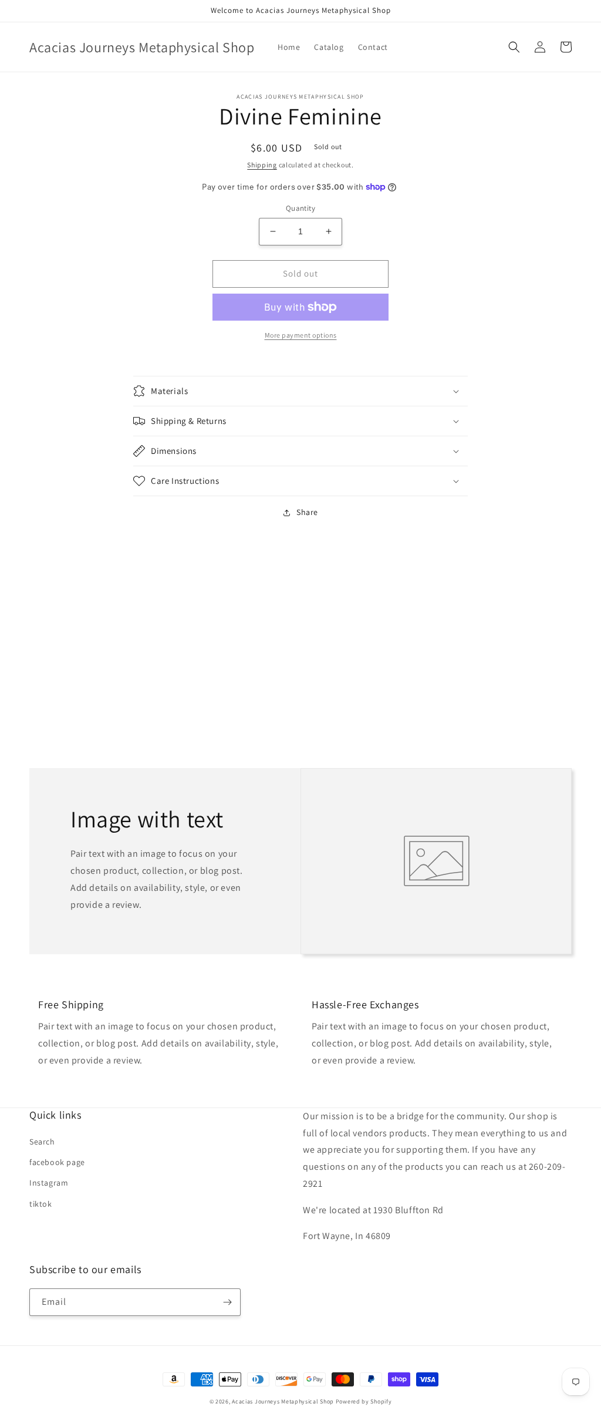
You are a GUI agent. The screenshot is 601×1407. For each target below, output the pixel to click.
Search (42, 1141)
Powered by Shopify (364, 1401)
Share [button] (307, 512)
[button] (514, 47)
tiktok (40, 1204)
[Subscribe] (227, 1302)
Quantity (300, 208)
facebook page (57, 1162)
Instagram (48, 1182)
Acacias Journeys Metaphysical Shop (283, 1401)
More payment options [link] (301, 335)
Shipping (262, 164)
